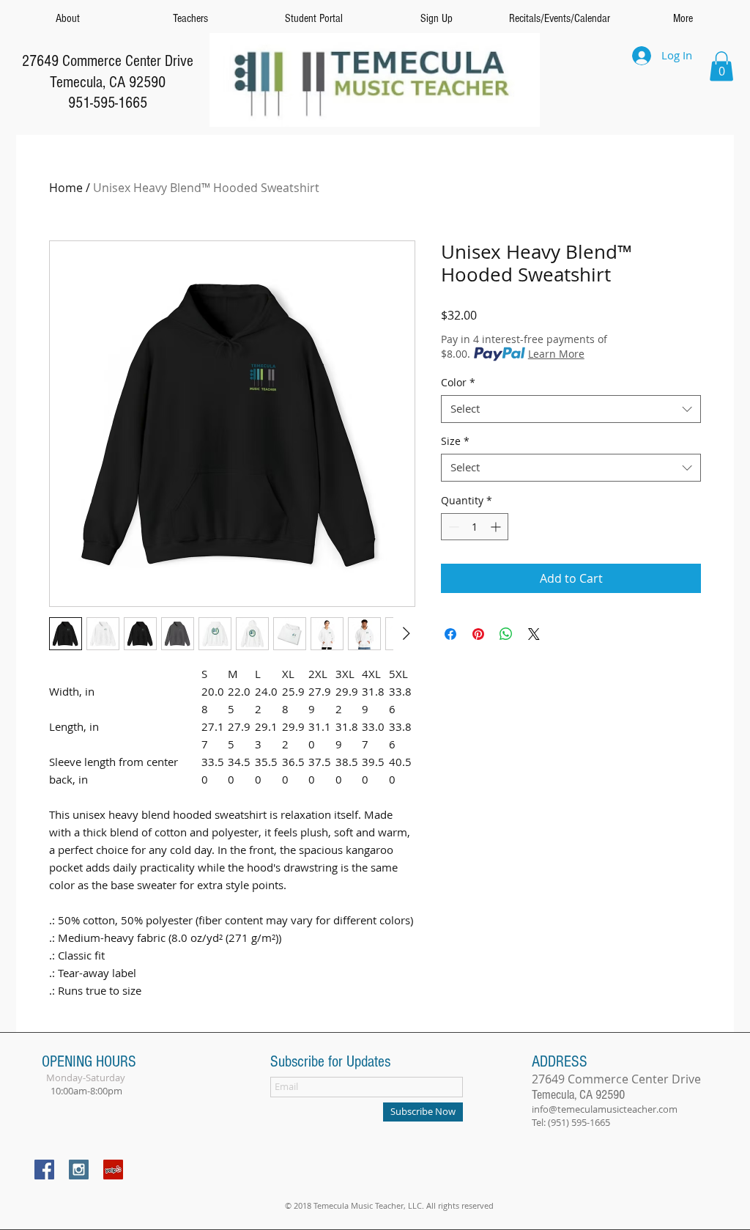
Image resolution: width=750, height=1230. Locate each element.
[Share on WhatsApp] (506, 634)
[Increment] (497, 526)
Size (455, 441)
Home (66, 188)
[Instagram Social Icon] (79, 1169)
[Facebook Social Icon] (44, 1169)
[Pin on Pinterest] (478, 634)
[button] (721, 66)
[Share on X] (534, 634)
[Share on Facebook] (450, 634)
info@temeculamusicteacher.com (604, 1109)
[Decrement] (452, 526)
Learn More (556, 354)
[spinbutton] (474, 526)
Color (458, 382)
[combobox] (571, 409)
